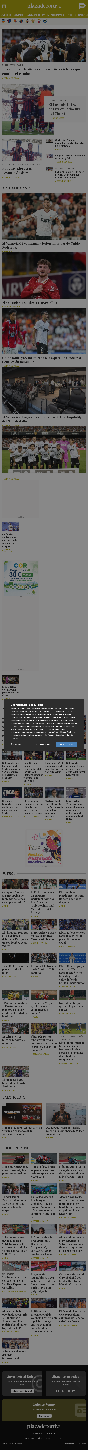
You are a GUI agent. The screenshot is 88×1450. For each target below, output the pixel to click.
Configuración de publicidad (55, 732)
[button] (17, 744)
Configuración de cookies (54, 735)
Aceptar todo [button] (66, 744)
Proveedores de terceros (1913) (48, 720)
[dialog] (44, 725)
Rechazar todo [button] (43, 744)
